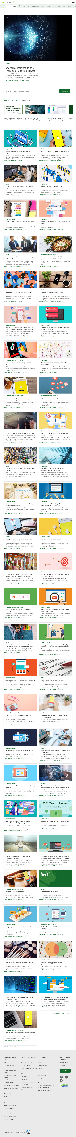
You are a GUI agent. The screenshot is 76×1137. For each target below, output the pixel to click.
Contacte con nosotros (43, 1071)
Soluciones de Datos (26, 1060)
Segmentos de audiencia (27, 1071)
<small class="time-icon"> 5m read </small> (19, 155)
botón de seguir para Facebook (11, 1088)
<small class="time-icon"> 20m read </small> (19, 507)
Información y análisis (26, 1065)
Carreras (40, 1062)
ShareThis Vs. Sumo (8, 1122)
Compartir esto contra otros (10, 1105)
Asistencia (6, 1096)
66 (68, 1014)
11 (60, 1014)
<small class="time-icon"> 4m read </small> (19, 578)
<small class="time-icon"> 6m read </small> (19, 190)
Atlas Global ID (24, 1085)
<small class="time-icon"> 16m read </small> (54, 648)
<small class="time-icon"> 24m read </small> (19, 331)
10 (59, 1014)
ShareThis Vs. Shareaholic (10, 1116)
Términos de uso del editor (44, 1090)
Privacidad (40, 1078)
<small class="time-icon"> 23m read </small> (19, 683)
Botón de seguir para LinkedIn (11, 1091)
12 (62, 1014)
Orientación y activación (26, 1062)
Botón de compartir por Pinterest (12, 1080)
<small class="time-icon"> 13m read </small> (54, 260)
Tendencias (69, 6)
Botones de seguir (8, 1082)
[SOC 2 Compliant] (28, 1132)
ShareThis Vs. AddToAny (9, 1111)
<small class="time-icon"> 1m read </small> (54, 789)
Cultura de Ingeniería (43, 1065)
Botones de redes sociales (10, 1068)
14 (65, 1014)
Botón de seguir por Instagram (11, 1085)
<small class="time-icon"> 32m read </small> (19, 824)
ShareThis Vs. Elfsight (9, 1113)
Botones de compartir (9, 1065)
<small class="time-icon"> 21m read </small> (55, 507)
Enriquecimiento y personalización (29, 1068)
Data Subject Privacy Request (45, 1093)
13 (63, 1014)
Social (23, 6)
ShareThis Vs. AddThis (9, 1108)
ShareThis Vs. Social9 (9, 1119)
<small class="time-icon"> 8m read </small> (19, 894)
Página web (48, 6)
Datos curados (24, 1073)
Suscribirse (65, 91)
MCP (5, 1062)
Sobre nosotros (42, 1060)
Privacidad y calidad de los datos (29, 1082)
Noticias (40, 1068)
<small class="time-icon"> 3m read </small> (19, 542)
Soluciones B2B (24, 1076)
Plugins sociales (7, 1093)
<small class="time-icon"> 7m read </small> (54, 472)
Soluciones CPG (24, 1079)
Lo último (13, 6)
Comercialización (35, 6)
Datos (59, 6)
